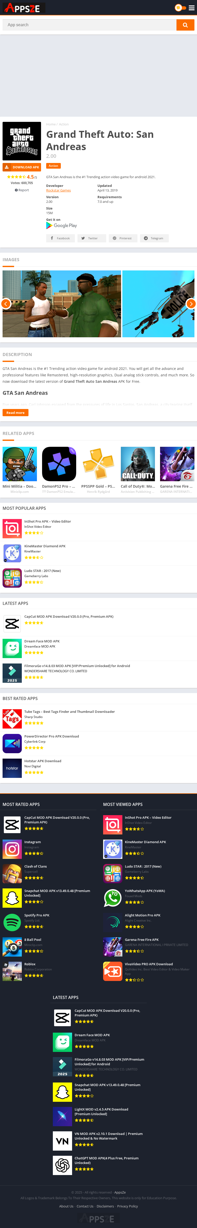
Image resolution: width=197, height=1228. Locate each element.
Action (64, 124)
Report (23, 190)
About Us (66, 1206)
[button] (185, 25)
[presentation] (6, 303)
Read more (15, 412)
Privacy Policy (127, 1206)
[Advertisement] (98, 76)
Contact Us (85, 1206)
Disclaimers (105, 1206)
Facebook (63, 238)
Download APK (26, 167)
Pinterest (125, 238)
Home (51, 124)
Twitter (92, 238)
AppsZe (120, 1192)
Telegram (156, 238)
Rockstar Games (58, 190)
